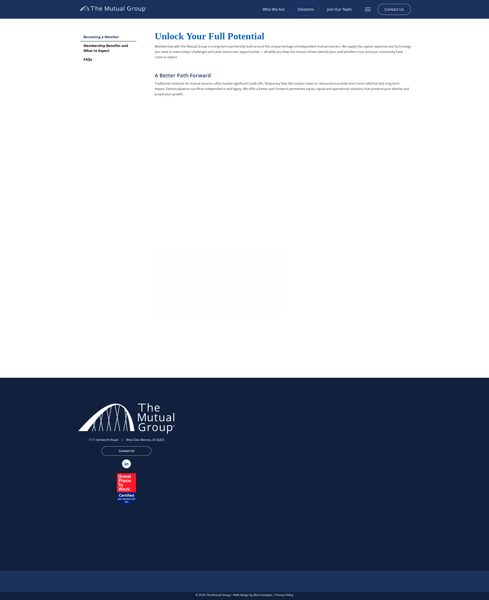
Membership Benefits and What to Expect (105, 48)
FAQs (87, 59)
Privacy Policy (284, 595)
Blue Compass (262, 595)
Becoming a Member (101, 37)
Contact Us (126, 451)
